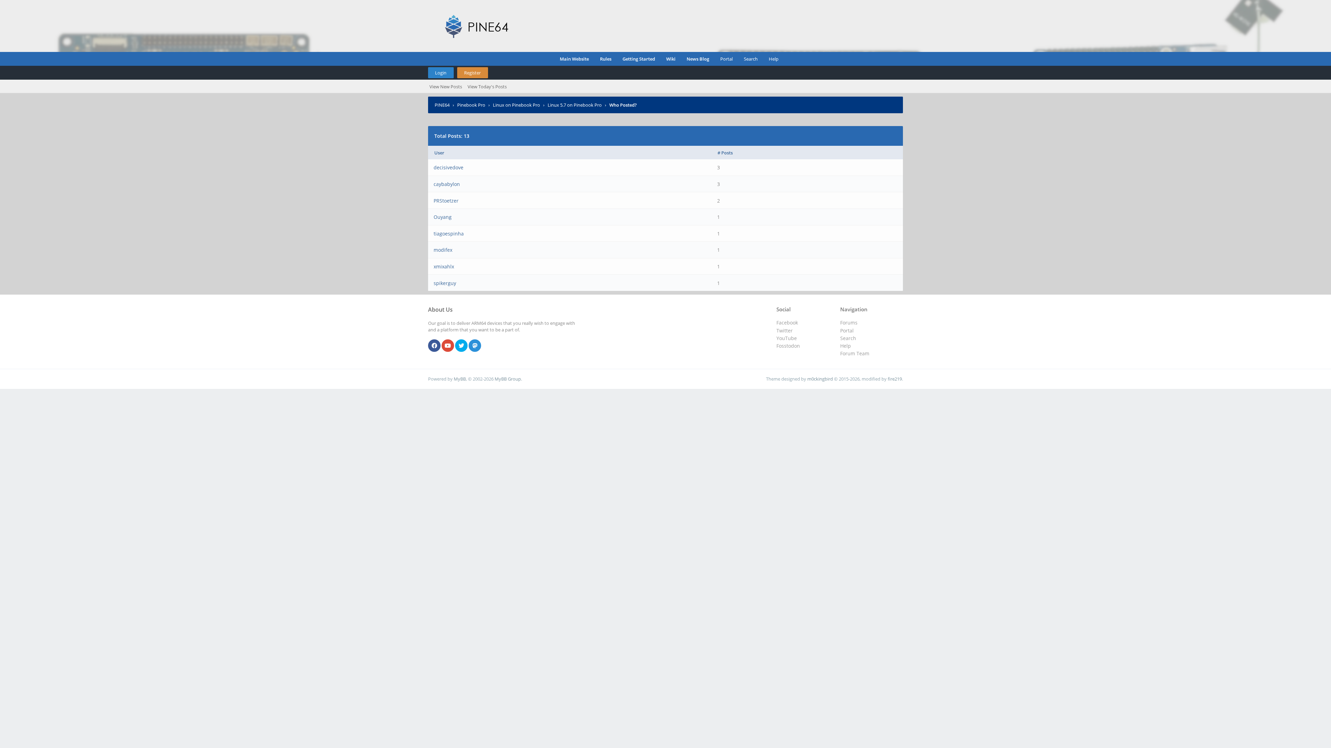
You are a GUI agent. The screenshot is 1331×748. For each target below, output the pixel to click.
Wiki (671, 59)
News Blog (698, 59)
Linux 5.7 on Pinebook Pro (575, 105)
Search (751, 59)
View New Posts (445, 86)
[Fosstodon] (475, 346)
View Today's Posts (487, 86)
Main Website (574, 59)
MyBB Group (508, 379)
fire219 (895, 379)
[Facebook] (434, 346)
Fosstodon (788, 345)
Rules (605, 59)
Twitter (784, 330)
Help (773, 59)
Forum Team (854, 353)
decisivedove (448, 167)
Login (440, 73)
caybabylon (447, 184)
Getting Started (639, 59)
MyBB (460, 379)
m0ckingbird (820, 379)
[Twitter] (461, 346)
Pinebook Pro (471, 105)
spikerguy (445, 283)
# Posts (725, 153)
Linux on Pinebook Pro (516, 105)
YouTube (786, 338)
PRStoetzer (446, 200)
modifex (443, 250)
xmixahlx (444, 266)
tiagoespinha (449, 233)
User (439, 153)
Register (472, 73)
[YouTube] (448, 346)
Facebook (787, 322)
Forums (849, 322)
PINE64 (442, 105)
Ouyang (443, 217)
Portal (726, 59)
